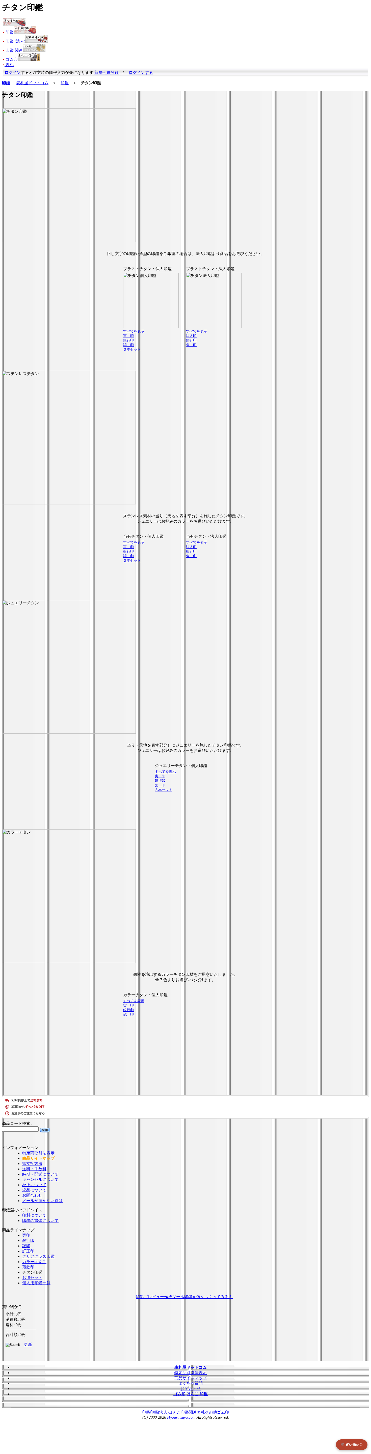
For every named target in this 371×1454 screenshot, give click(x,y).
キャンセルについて (40, 1179)
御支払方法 (32, 1163)
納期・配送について (40, 1174)
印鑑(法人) (159, 1412)
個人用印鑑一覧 (36, 1283)
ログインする (141, 72)
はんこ (175, 1412)
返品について (34, 1190)
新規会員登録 (106, 72)
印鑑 (65, 83)
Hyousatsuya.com (181, 1417)
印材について (34, 1215)
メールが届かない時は (42, 1201)
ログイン (13, 72)
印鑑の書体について (40, 1220)
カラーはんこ (34, 1262)
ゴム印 (223, 1412)
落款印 (28, 1267)
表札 (201, 1412)
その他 (211, 1412)
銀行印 (28, 1240)
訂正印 (28, 1251)
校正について (34, 1185)
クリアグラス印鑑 (38, 1256)
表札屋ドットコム (32, 83)
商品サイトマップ (190, 1378)
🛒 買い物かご (351, 1444)
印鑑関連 (189, 1412)
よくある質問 (190, 1383)
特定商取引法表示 (38, 1153)
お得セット (32, 1277)
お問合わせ (32, 1195)
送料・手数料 (34, 1169)
